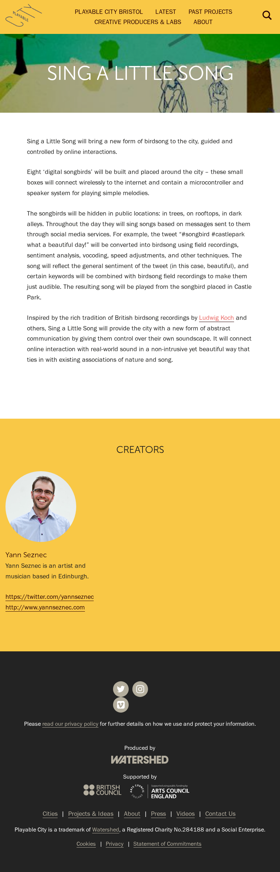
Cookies (86, 843)
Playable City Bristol (109, 12)
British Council (102, 789)
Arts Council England (160, 791)
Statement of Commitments (167, 843)
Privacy (115, 843)
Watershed (139, 760)
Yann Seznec (26, 555)
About (203, 22)
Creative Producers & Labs (137, 22)
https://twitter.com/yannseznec (49, 597)
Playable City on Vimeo (121, 705)
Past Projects (210, 12)
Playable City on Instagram (140, 689)
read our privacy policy (70, 723)
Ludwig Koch (216, 318)
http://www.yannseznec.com (45, 607)
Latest (165, 12)
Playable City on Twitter (121, 689)
